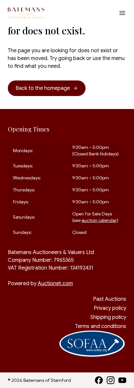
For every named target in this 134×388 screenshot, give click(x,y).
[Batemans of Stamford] (26, 12)
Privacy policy (110, 308)
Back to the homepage (43, 88)
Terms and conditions (100, 326)
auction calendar (99, 220)
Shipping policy (108, 317)
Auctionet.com (55, 283)
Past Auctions (109, 299)
